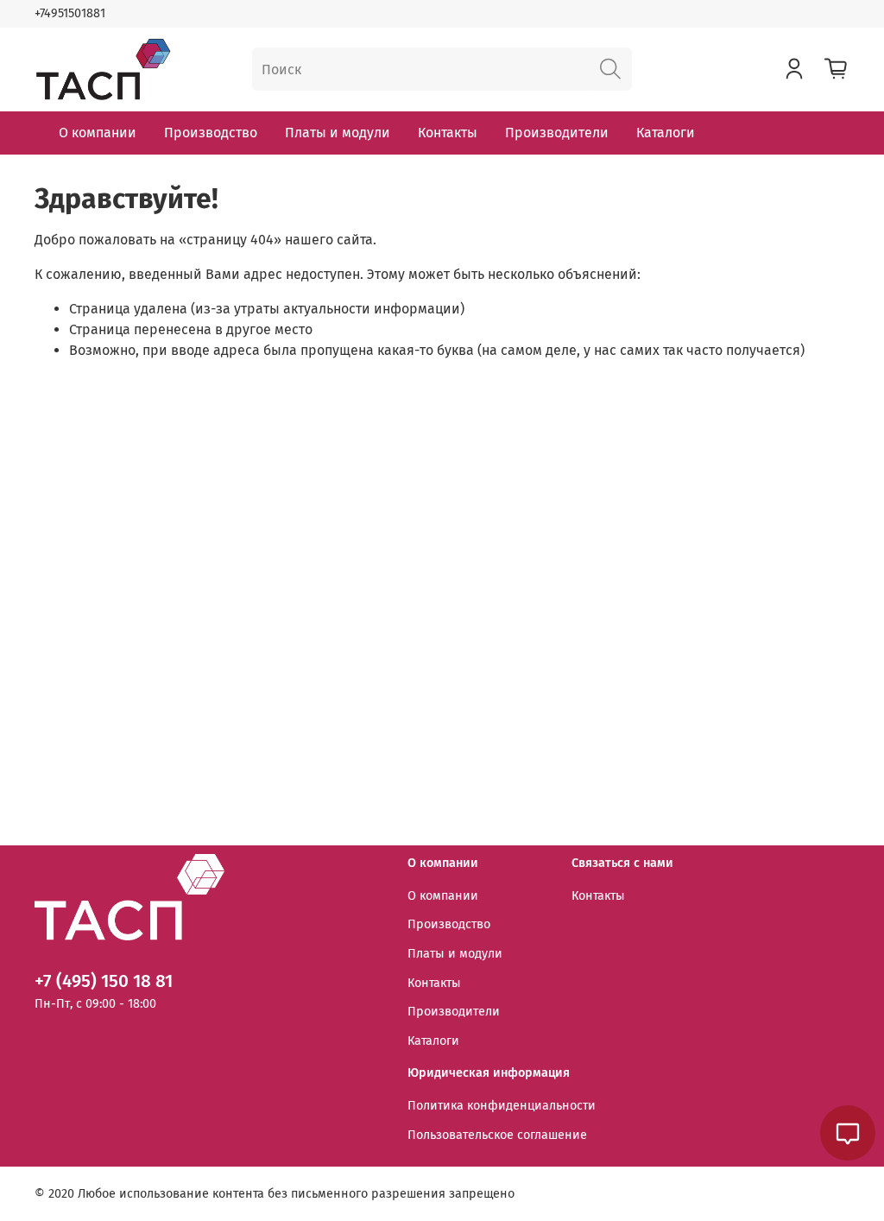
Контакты (447, 132)
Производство (210, 132)
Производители (557, 132)
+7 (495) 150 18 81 (104, 981)
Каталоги (665, 132)
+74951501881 (70, 13)
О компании (97, 132)
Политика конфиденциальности (501, 1105)
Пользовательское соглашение (497, 1135)
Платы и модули (337, 132)
